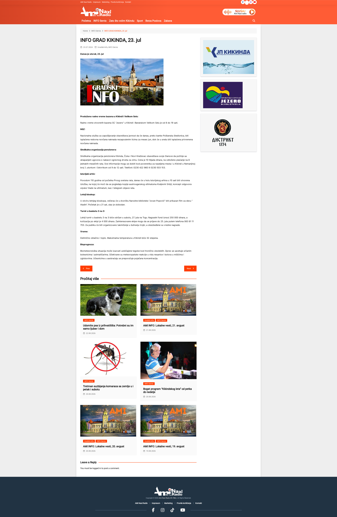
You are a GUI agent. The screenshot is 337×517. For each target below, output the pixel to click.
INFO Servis (99, 20)
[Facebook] (153, 510)
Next (189, 268)
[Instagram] (162, 510)
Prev (88, 268)
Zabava (168, 20)
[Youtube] (182, 510)
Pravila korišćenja (117, 2)
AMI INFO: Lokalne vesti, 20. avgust (103, 446)
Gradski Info (103, 47)
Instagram (251, 2)
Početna (86, 20)
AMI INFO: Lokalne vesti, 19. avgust (163, 446)
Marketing (105, 2)
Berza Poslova (153, 20)
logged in (96, 468)
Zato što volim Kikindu (121, 20)
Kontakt (128, 2)
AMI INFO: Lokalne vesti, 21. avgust (163, 325)
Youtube (255, 2)
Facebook (243, 2)
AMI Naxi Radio (86, 2)
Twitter (247, 3)
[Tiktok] (172, 510)
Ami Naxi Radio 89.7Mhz (168, 498)
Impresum (97, 2)
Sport (140, 20)
